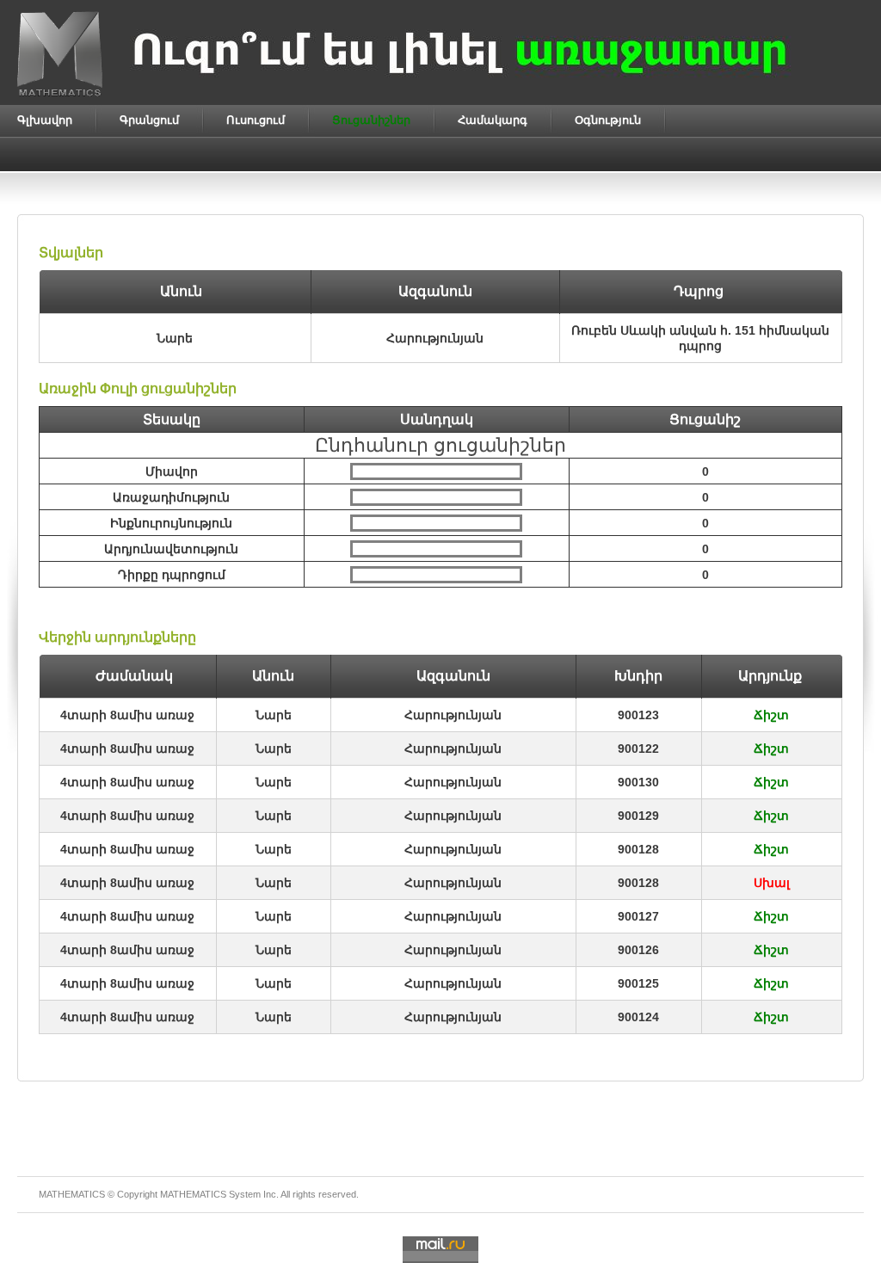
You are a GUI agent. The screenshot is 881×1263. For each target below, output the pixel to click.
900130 (638, 782)
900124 (638, 1017)
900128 (638, 849)
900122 (638, 748)
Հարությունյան (453, 715)
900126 (638, 950)
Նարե (274, 715)
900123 (638, 715)
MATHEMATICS (193, 1194)
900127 (638, 916)
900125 (638, 983)
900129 (638, 815)
